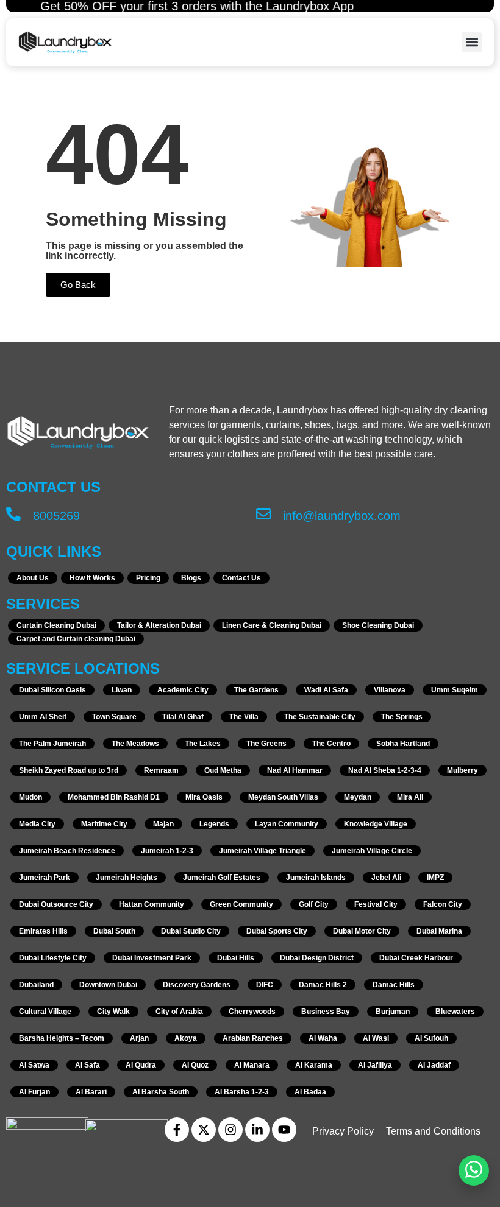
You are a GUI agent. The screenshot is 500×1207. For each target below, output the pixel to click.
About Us (32, 578)
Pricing (148, 578)
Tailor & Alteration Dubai (159, 625)
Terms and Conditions (433, 1131)
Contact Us (241, 578)
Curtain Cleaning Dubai (56, 625)
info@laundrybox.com (342, 516)
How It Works (92, 578)
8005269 (56, 516)
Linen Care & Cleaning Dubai (271, 625)
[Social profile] (177, 1129)
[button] (472, 42)
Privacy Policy (343, 1131)
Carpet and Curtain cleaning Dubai (75, 639)
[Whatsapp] (474, 1170)
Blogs (191, 578)
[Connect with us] (65, 42)
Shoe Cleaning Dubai (378, 625)
